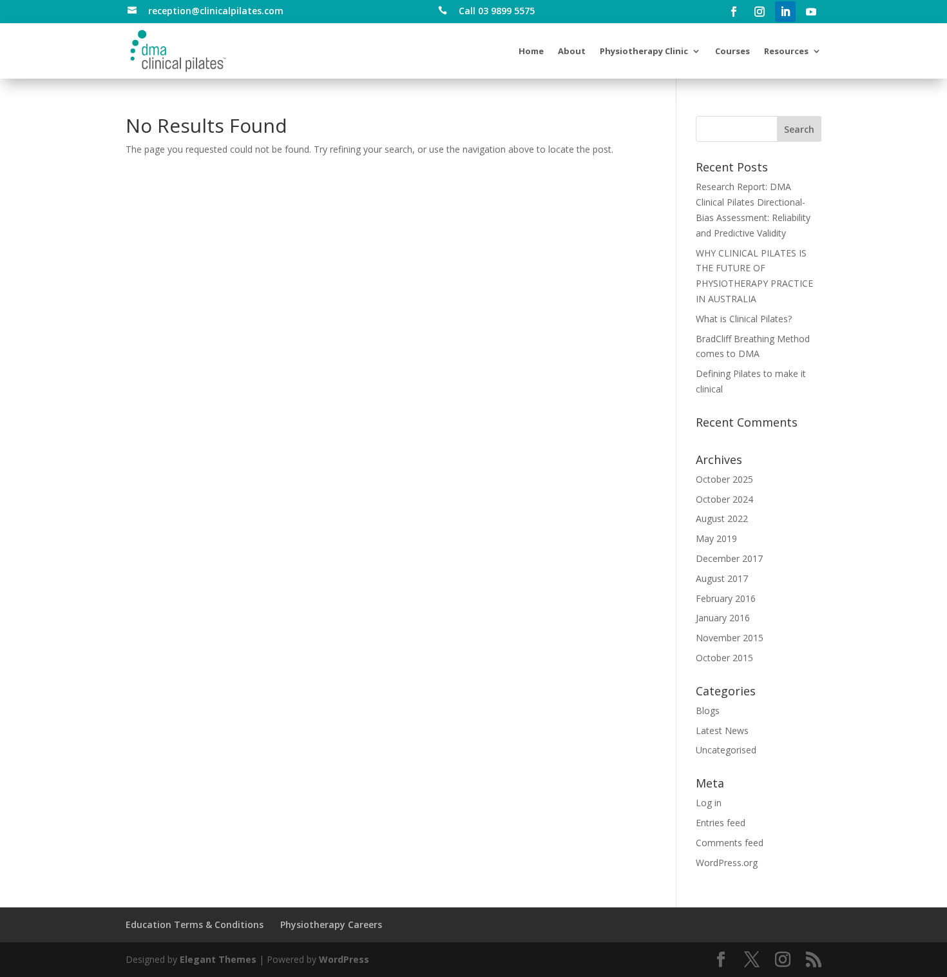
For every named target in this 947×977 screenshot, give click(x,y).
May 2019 (716, 538)
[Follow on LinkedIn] (785, 11)
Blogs (708, 710)
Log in (709, 803)
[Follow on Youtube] (811, 11)
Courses (732, 51)
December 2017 (729, 558)
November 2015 (729, 638)
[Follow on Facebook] (733, 11)
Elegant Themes (218, 959)
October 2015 (724, 658)
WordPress (344, 959)
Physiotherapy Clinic (644, 51)
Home (531, 51)
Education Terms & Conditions (194, 924)
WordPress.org (727, 862)
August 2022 (722, 518)
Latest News (722, 730)
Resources (786, 51)
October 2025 (724, 479)
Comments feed (729, 843)
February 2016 (726, 598)
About (572, 51)
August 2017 (722, 578)
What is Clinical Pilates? (744, 319)
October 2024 (724, 499)
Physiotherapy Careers (331, 924)
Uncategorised (726, 750)
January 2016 (723, 618)
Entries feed (720, 823)
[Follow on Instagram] (759, 11)
